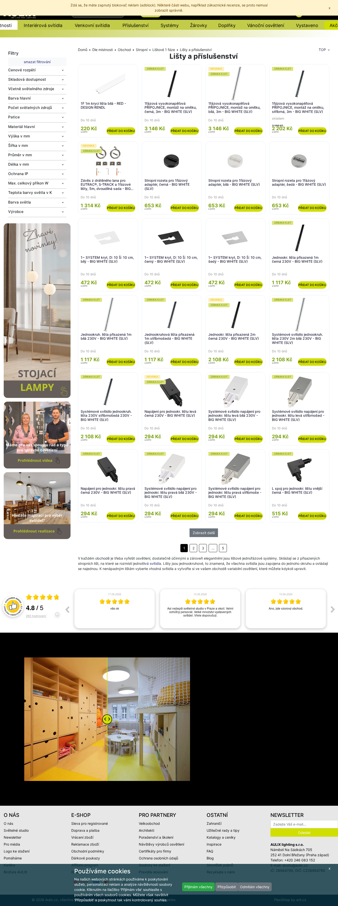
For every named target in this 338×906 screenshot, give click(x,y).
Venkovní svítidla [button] (92, 25)
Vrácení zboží (82, 837)
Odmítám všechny (254, 887)
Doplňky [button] (227, 25)
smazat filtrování (37, 62)
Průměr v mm (20, 155)
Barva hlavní (19, 98)
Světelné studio (16, 830)
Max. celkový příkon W (28, 183)
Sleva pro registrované (89, 823)
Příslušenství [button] (135, 25)
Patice (14, 117)
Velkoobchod (149, 823)
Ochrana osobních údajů (158, 858)
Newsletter (12, 837)
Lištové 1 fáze (163, 50)
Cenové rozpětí (22, 70)
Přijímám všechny (198, 887)
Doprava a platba (85, 830)
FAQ (210, 851)
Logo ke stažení (16, 851)
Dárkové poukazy (85, 858)
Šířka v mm (18, 145)
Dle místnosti (102, 50)
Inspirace (214, 844)
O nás (8, 823)
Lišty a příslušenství (196, 50)
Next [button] (333, 609)
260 (36, 616)
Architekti (146, 830)
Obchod (124, 50)
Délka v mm (18, 164)
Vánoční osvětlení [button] (265, 25)
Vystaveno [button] (307, 25)
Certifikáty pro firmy (155, 851)
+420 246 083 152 (299, 860)
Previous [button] (67, 609)
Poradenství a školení (156, 837)
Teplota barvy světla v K (30, 192)
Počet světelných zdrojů (30, 107)
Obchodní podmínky (87, 851)
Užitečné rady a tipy (223, 830)
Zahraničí (214, 823)
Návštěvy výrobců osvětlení (161, 844)
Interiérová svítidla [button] (43, 25)
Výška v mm (19, 136)
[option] (114, 608)
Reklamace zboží (85, 844)
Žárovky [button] (198, 25)
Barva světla (19, 202)
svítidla (155, 563)
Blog (210, 858)
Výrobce (16, 211)
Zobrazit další (204, 533)
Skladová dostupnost (27, 79)
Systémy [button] (170, 25)
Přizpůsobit (226, 887)
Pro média (12, 844)
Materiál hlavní (21, 126)
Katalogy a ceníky (221, 837)
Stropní (141, 50)
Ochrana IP (18, 173)
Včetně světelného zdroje (31, 88)
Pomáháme (13, 858)
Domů (82, 50)
